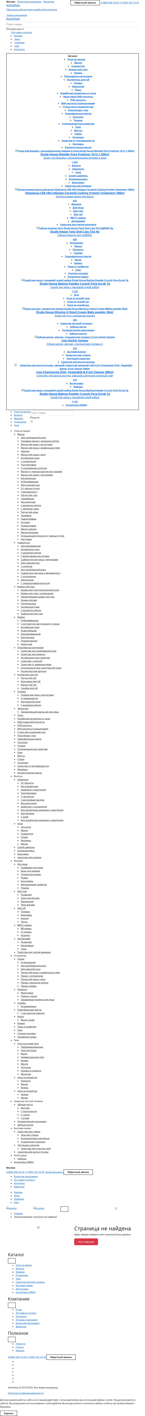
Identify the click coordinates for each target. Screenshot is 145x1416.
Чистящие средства (78, 358)
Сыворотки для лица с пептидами (39, 559)
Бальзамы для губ (30, 681)
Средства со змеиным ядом (36, 664)
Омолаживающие (31, 546)
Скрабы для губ (29, 688)
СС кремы (26, 931)
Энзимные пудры (78, 276)
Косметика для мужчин (33, 671)
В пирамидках (28, 1006)
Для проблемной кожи (33, 437)
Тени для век (28, 904)
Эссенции (78, 137)
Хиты (17, 39)
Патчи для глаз (29, 495)
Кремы (78, 72)
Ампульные (27, 579)
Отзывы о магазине (27, 1319)
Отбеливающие (29, 481)
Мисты (78, 130)
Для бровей (78, 221)
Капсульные (27, 637)
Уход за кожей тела (78, 298)
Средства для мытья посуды (78, 361)
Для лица (78, 207)
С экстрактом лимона (32, 1013)
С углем (25, 1118)
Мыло (78, 259)
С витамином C (29, 491)
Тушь (23, 948)
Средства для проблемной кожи (38, 650)
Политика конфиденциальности (26, 1393)
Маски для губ (28, 684)
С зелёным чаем (30, 508)
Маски (78, 62)
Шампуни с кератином (33, 789)
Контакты (19, 49)
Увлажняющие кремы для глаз (38, 596)
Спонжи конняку (78, 273)
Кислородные (28, 478)
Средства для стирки (78, 355)
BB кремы (26, 928)
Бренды (18, 35)
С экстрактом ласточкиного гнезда (40, 623)
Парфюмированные (32, 1047)
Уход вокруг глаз (78, 110)
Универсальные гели (32, 1057)
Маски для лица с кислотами (36, 444)
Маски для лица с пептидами (37, 474)
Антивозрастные (30, 458)
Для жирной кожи (30, 701)
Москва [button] (10, 1)
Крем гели (26, 644)
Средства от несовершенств (78, 140)
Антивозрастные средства (35, 657)
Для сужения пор (30, 485)
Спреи (78, 133)
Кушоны (25, 935)
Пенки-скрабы (29, 986)
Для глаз (78, 211)
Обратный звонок (85, 2)
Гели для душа (28, 1050)
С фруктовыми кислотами (35, 556)
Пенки (78, 246)
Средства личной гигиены (76, 323)
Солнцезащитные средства (78, 123)
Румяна (25, 887)
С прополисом (29, 1111)
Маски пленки (28, 529)
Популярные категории (78, 76)
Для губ (78, 214)
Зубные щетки (78, 333)
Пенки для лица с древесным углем (40, 972)
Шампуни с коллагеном (34, 806)
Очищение (76, 242)
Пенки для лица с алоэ (33, 979)
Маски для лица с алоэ (33, 454)
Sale (16, 46)
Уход (78, 172)
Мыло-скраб (27, 1019)
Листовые (26, 539)
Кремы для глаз (78, 69)
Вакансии (49, 1)
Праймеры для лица (32, 867)
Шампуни (78, 169)
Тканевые (26, 515)
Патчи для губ (28, 678)
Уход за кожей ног (78, 301)
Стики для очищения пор (78, 106)
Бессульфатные (29, 786)
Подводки (26, 894)
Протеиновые (28, 464)
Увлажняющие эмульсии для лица (40, 711)
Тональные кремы (31, 874)
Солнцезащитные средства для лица (41, 667)
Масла (24, 843)
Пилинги (78, 249)
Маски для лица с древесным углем (40, 447)
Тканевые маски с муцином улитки (40, 441)
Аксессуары (76, 383)
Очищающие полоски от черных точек (42, 535)
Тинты (24, 921)
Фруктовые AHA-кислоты (78, 96)
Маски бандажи (29, 532)
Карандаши (27, 901)
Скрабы (78, 253)
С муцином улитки (31, 505)
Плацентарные (29, 640)
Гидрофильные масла (78, 113)
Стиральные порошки (33, 1141)
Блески (24, 918)
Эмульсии (78, 86)
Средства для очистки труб (36, 1148)
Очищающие (28, 962)
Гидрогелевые (28, 518)
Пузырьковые (28, 525)
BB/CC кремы (78, 217)
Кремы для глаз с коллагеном (37, 593)
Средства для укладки (78, 185)
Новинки (19, 42)
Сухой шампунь (78, 175)
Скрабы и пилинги (31, 1070)
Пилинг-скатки (29, 996)
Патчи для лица (29, 512)
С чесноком (27, 796)
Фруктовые (27, 992)
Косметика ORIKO (76, 405)
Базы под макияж (30, 871)
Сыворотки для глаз (32, 613)
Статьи (20, 1347)
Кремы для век (29, 600)
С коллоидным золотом (34, 468)
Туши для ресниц (30, 898)
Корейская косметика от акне (78, 93)
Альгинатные (28, 502)
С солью (25, 1114)
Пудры (24, 877)
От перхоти (27, 783)
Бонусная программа (29, 1)
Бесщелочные (29, 803)
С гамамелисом (29, 698)
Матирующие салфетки (34, 884)
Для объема (27, 813)
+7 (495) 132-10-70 (129, 2)
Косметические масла (78, 147)
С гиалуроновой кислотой (35, 583)
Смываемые (27, 498)
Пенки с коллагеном (32, 975)
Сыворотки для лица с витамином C (40, 573)
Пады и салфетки (78, 266)
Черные (25, 451)
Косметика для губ (78, 79)
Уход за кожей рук (78, 305)
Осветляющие (29, 630)
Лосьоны (78, 116)
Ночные (25, 522)
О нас (19, 1309)
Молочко (26, 1074)
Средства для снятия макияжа (78, 224)
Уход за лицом (76, 59)
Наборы (78, 386)
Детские (25, 1107)
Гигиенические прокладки (78, 330)
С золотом (26, 566)
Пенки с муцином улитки (34, 982)
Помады (25, 911)
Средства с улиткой (31, 661)
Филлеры (78, 144)
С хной (24, 816)
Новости (20, 1343)
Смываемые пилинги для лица (37, 999)
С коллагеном (28, 461)
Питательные (28, 603)
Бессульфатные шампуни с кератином (42, 810)
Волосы (76, 165)
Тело (76, 294)
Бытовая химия (76, 351)
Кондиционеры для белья (35, 1138)
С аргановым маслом (32, 799)
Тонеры (78, 83)
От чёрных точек (30, 488)
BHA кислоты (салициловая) (78, 103)
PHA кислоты (78, 100)
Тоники (78, 120)
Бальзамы (78, 182)
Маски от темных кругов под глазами (41, 471)
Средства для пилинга (33, 654)
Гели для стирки (29, 1135)
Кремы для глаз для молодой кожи (40, 590)
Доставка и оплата (24, 1179)
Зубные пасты (78, 326)
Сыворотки (78, 66)
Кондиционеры (78, 179)
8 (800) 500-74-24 (110, 2)
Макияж (76, 204)
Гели (78, 127)
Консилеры (27, 881)
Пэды (78, 89)
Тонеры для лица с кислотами (37, 695)
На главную (86, 1242)
